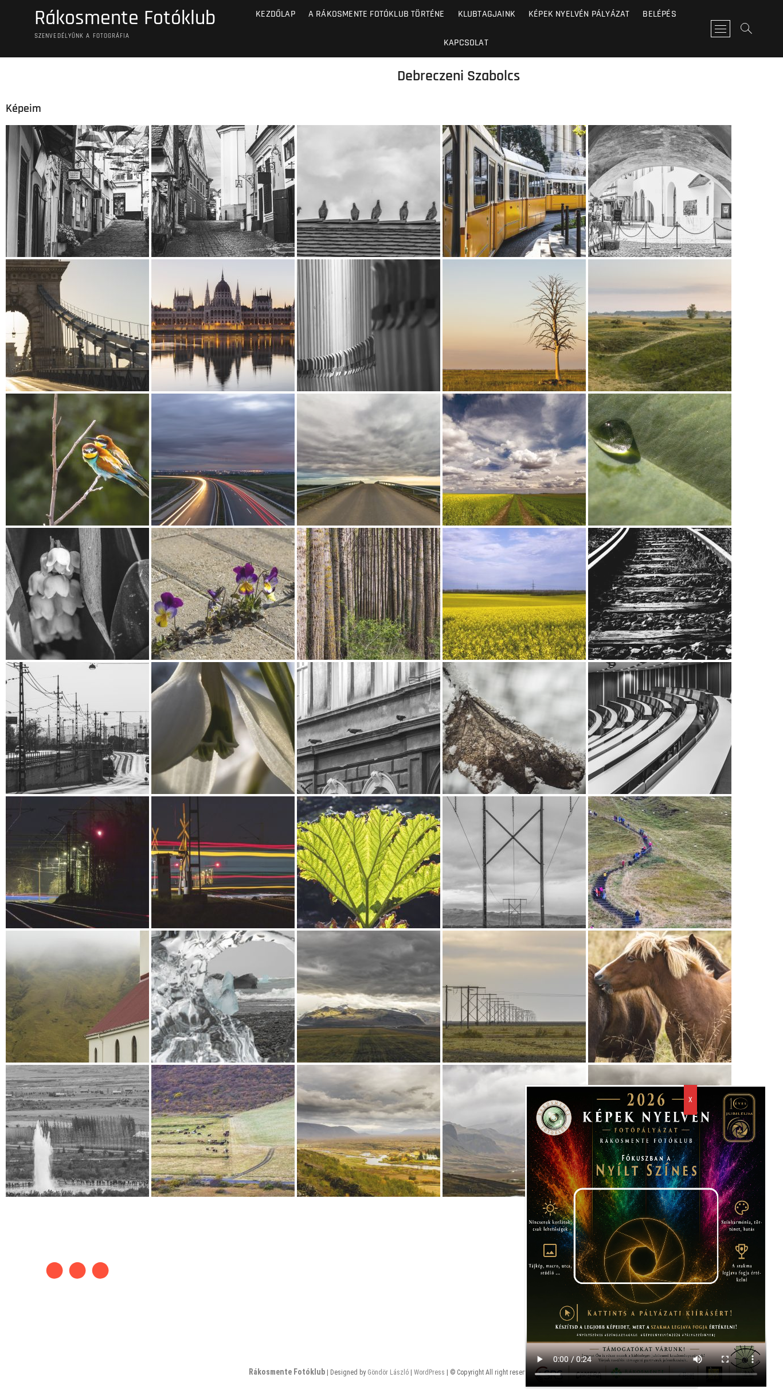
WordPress (429, 1372)
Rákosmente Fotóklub (125, 18)
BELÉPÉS (659, 14)
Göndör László (388, 1372)
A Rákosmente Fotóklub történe (376, 14)
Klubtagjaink (486, 14)
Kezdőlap (275, 14)
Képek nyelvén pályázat (578, 14)
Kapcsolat (466, 43)
